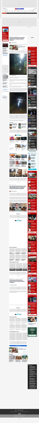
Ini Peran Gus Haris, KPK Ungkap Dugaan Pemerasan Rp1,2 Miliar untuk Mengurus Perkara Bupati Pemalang (32, 379)
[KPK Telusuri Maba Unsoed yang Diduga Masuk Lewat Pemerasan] (29, 245)
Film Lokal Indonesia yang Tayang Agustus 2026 (5, 48)
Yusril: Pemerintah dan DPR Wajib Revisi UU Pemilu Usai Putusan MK (18, 246)
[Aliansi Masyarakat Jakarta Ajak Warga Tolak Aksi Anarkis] (29, 312)
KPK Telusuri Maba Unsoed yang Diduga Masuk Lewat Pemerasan (33, 245)
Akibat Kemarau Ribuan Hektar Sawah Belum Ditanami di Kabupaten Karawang (14, 127)
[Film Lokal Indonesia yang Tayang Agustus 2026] (5, 45)
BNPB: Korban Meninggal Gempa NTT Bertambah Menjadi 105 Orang (33, 60)
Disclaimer (25, 411)
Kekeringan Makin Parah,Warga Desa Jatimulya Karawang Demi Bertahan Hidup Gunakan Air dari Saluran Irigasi (17, 159)
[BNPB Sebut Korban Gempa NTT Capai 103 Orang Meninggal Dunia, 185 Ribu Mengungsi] (29, 230)
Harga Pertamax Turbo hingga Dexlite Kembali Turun (32, 376)
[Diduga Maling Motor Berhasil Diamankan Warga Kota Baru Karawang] (18, 163)
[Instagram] (19, 410)
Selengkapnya (5, 40)
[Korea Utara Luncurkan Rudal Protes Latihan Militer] (29, 291)
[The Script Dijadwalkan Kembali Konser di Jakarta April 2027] (5, 30)
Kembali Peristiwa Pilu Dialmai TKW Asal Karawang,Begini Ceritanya (23, 127)
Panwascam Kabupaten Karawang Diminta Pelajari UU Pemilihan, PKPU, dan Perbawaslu (18, 262)
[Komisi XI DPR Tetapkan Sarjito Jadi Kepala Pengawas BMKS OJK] (29, 209)
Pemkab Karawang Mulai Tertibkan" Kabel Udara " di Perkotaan (33, 288)
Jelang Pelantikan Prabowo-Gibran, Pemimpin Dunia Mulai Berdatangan (19, 348)
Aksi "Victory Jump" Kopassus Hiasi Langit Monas (33, 285)
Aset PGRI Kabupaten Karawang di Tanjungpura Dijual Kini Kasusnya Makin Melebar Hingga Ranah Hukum (24, 159)
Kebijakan (22, 411)
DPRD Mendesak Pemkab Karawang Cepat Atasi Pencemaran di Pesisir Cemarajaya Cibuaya (5, 80)
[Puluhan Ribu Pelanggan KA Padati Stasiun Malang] (29, 144)
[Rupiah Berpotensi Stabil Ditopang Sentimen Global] (29, 206)
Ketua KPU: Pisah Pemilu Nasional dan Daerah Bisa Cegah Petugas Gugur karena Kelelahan (12, 339)
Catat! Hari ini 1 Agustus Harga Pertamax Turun (32, 388)
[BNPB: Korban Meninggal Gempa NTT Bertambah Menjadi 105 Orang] (29, 60)
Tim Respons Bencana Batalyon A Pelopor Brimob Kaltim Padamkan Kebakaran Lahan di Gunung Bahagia (33, 227)
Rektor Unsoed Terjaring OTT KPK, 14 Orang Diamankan (33, 248)
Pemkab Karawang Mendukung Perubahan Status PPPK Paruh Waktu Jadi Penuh (18, 175)
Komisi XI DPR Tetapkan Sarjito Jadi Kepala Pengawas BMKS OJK (33, 209)
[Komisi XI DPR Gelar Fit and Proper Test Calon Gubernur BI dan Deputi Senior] (29, 105)
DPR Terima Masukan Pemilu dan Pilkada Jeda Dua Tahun (12, 246)
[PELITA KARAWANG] (19, 9)
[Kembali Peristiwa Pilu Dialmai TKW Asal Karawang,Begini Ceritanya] (19, 127)
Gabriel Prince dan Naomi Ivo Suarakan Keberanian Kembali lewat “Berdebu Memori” (5, 36)
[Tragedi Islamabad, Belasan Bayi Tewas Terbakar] (32, 259)
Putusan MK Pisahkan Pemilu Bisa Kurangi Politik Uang (17, 333)
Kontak (20, 411)
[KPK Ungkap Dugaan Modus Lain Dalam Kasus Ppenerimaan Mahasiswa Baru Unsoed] (32, 238)
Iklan (26, 411)
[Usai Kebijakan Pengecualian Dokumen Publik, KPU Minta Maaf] (12, 329)
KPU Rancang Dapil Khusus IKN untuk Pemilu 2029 (11, 252)
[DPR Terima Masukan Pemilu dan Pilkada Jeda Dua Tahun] (12, 243)
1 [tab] (31, 37)
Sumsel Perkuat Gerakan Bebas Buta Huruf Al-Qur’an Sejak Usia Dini (33, 158)
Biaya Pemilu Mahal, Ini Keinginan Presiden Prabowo (18, 252)
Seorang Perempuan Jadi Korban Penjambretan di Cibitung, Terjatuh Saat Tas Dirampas (33, 182)
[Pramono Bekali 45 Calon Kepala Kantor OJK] (26, 173)
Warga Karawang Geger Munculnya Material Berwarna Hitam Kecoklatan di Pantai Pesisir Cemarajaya (15, 124)
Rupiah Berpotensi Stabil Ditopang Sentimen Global (33, 206)
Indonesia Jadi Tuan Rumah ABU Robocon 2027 (32, 283)
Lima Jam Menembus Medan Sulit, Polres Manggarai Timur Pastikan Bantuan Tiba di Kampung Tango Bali (33, 141)
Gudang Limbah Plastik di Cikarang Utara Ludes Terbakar (33, 185)
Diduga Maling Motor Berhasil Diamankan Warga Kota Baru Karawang (18, 166)
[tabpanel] (32, 32)
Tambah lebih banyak (18, 355)
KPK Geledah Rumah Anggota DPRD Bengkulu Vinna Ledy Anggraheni (33, 250)
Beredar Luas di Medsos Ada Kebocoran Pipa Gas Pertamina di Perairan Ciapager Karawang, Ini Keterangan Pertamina (32, 384)
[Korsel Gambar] (32, 32)
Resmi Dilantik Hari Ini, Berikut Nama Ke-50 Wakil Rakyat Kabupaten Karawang (32, 381)
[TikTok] (21, 410)
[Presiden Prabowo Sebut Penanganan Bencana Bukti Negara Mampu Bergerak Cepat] (29, 155)
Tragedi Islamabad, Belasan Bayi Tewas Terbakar (32, 263)
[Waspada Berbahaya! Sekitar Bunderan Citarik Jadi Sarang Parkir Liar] (32, 134)
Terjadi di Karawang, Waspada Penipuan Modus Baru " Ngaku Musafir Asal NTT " (24, 124)
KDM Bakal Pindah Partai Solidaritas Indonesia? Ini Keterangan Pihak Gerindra (33, 188)
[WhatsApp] (18, 135)
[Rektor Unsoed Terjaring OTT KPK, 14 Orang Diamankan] (29, 248)
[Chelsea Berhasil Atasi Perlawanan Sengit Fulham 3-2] (29, 126)
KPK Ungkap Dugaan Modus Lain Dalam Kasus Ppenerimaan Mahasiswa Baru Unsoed (32, 242)
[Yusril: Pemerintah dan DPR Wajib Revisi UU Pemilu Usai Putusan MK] (18, 243)
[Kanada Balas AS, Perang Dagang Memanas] (29, 268)
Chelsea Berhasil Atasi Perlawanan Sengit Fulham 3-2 (33, 126)
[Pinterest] (22, 410)
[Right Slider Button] (36, 11)
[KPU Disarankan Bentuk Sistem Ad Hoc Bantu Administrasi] (24, 249)
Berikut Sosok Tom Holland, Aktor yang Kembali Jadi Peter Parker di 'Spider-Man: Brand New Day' (5, 53)
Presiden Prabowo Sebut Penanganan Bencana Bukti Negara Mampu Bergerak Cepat (33, 155)
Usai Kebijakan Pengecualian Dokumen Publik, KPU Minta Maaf (12, 333)
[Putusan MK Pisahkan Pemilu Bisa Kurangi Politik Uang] (18, 329)
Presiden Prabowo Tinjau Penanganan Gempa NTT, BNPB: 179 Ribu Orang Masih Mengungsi (33, 63)
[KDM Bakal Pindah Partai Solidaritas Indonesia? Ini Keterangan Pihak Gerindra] (29, 188)
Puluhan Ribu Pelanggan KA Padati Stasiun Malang (33, 144)
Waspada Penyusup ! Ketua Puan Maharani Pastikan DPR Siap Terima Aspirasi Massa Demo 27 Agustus (5, 86)
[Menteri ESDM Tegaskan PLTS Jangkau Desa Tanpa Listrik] (29, 161)
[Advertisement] (19, 4)
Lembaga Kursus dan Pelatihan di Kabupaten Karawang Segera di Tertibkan (32, 367)
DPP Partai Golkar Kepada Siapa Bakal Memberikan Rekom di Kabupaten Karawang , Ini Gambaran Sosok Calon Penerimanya (25, 262)
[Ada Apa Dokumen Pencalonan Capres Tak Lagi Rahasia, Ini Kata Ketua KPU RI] (18, 336)
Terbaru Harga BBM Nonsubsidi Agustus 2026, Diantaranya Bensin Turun (32, 386)
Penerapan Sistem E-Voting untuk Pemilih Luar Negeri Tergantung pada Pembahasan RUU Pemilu (12, 262)
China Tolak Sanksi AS (28, 13)
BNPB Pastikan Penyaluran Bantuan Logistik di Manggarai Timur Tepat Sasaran (33, 78)
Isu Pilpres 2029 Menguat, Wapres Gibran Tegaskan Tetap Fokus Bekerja (12, 348)
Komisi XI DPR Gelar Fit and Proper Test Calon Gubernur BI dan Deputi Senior (16, 13)
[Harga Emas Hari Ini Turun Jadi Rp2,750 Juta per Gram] (29, 203)
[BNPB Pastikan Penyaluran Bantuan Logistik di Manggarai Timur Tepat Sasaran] (29, 78)
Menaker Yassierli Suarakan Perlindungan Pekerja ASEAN (33, 167)
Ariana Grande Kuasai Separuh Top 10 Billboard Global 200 (5, 38)
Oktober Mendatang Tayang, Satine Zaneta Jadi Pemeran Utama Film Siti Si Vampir (5, 51)
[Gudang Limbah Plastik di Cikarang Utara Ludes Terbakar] (29, 185)
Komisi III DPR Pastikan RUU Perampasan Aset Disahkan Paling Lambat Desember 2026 (33, 309)
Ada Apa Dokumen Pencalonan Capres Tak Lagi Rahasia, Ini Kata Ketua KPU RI (18, 339)
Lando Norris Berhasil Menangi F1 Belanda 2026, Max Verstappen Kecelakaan (33, 123)
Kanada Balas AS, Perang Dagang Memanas (33, 268)
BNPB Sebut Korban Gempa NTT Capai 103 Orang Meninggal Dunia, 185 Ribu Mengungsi (33, 229)
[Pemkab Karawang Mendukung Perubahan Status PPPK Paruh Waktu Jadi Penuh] (19, 173)
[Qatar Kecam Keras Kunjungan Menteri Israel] (29, 271)
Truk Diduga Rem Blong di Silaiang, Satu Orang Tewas (33, 147)
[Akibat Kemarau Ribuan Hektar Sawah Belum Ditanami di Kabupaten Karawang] (10, 127)
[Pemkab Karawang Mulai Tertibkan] (29, 288)
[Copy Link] (20, 135)
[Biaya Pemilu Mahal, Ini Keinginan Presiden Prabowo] (18, 249)
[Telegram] (19, 135)
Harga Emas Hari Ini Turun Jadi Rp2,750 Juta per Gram (33, 203)
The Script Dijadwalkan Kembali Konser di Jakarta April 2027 (5, 33)
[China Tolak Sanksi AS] (29, 265)
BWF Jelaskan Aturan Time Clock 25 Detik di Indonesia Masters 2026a (32, 374)
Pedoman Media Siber (15, 411)
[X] (15, 135)
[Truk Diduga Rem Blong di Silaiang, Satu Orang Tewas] (29, 147)
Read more (18, 300)
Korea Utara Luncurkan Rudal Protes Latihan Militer (33, 291)
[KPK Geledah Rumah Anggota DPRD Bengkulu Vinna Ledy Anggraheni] (29, 251)
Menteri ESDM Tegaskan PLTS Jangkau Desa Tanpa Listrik (33, 161)
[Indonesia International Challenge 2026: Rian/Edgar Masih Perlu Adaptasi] (32, 113)
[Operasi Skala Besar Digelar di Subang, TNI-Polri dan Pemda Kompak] (12, 173)
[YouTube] (20, 410)
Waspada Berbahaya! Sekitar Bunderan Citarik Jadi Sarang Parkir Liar (32, 138)
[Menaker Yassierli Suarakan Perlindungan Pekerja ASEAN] (29, 167)
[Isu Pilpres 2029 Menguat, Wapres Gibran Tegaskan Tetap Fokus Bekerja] (12, 346)
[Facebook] (16, 135)
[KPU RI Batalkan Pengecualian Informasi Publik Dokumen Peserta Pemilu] (24, 336)
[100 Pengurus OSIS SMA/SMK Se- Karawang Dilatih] (24, 163)
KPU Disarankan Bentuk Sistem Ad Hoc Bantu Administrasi (23, 252)
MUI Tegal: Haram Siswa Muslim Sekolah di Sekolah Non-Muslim (32, 369)
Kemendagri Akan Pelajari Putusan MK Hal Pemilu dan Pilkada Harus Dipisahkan (24, 246)
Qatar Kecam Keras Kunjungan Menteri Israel (33, 271)
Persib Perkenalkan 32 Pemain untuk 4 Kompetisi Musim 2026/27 (33, 120)
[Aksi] (29, 285)
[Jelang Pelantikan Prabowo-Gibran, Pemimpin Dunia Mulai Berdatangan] (19, 346)
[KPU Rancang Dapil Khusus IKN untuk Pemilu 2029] (12, 249)
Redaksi (11, 411)
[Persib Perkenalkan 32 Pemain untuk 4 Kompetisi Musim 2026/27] (29, 120)
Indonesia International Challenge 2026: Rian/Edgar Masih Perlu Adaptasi (31, 117)
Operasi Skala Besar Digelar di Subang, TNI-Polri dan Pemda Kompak (12, 175)
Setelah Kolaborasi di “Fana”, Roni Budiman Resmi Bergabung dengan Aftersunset (5, 83)
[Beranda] (9, 36)
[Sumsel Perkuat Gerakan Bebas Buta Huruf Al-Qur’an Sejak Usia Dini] (29, 158)
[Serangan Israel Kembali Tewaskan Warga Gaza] (29, 164)
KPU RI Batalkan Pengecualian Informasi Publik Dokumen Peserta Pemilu (23, 339)
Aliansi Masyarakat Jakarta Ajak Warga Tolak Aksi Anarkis (33, 312)
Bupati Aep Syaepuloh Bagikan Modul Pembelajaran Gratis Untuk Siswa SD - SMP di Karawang (12, 159)
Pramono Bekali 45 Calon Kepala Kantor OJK (25, 175)
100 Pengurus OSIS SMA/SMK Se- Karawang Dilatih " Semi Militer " (23, 166)
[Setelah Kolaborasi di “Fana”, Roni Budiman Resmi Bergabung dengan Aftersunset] (29, 54)
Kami (18, 411)
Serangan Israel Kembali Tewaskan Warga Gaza (33, 164)
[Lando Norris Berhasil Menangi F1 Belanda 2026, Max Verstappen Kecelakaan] (29, 123)
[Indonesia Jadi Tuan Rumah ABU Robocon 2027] (32, 279)
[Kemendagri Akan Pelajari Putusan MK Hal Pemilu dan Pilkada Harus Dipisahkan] (24, 243)
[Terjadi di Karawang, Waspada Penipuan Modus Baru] (19, 124)
